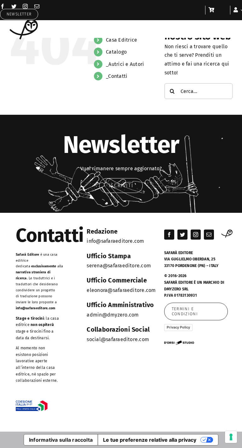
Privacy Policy (178, 327)
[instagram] (25, 6)
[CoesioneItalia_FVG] (32, 403)
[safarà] (23, 21)
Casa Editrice (121, 40)
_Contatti (116, 76)
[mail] (36, 6)
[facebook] (2, 6)
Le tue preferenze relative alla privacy (149, 440)
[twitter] (13, 6)
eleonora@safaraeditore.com (121, 290)
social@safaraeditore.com (118, 339)
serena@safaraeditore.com (119, 266)
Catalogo (116, 52)
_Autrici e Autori (125, 64)
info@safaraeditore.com (35, 308)
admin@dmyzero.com (113, 315)
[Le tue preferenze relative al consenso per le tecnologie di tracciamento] (231, 437)
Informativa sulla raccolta (61, 440)
